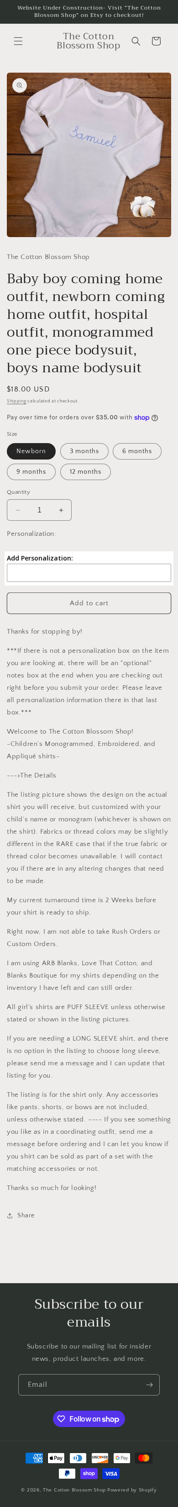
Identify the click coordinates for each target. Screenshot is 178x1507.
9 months (31, 472)
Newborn (31, 451)
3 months (84, 451)
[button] (18, 41)
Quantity (18, 492)
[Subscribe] (149, 1385)
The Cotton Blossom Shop (74, 1490)
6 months (137, 451)
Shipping (16, 401)
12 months (85, 472)
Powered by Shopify (132, 1490)
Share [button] (26, 1215)
